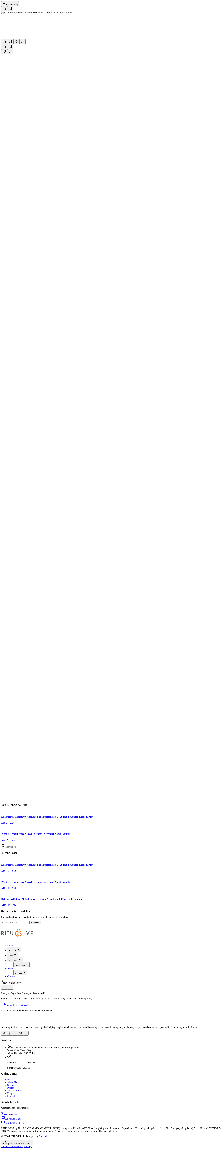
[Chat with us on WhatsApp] (26, 1033)
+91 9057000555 (38, 802)
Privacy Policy (25, 1146)
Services (11, 1085)
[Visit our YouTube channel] (20, 1033)
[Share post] (4, 8)
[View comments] (23, 41)
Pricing (10, 1087)
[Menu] (4, 987)
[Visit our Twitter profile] (15, 1033)
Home (10, 945)
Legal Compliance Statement (19, 1143)
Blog (9, 1093)
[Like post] (16, 41)
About (10, 968)
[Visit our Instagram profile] (9, 1033)
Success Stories (14, 1090)
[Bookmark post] (10, 41)
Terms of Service (9, 1146)
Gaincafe (43, 1136)
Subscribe (35, 922)
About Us (12, 1082)
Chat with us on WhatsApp (18, 1005)
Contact (11, 976)
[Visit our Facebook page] (4, 1033)
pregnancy (62, 654)
